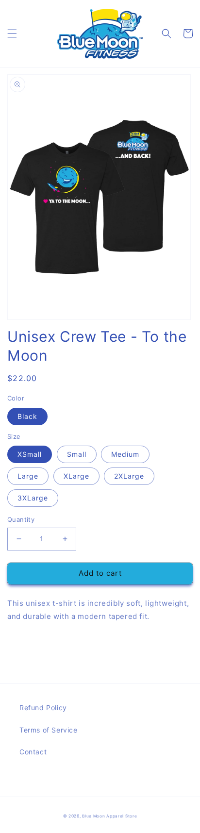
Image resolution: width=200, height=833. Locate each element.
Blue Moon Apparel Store (109, 816)
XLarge (76, 476)
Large (27, 476)
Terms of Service (48, 730)
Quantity (20, 519)
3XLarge (32, 498)
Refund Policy (43, 707)
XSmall (29, 454)
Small (76, 454)
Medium (125, 454)
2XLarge (129, 476)
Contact (33, 752)
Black (27, 416)
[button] (12, 33)
